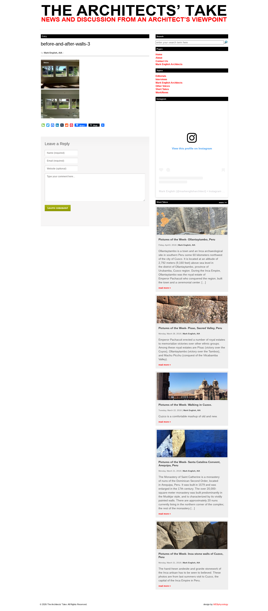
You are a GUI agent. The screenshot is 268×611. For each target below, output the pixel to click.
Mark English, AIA (53, 53)
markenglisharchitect (192, 191)
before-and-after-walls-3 (65, 43)
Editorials (161, 76)
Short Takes (162, 89)
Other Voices (163, 86)
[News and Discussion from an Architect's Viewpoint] (134, 20)
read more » (165, 288)
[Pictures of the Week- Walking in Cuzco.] (192, 400)
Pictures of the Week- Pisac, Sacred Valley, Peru (190, 328)
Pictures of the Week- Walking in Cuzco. (185, 404)
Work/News (162, 92)
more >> (223, 202)
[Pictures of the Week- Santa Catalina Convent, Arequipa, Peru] (192, 457)
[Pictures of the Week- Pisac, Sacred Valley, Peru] (192, 323)
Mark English (167, 191)
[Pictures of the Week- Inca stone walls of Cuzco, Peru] (192, 549)
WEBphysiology (220, 604)
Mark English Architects (169, 64)
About (159, 57)
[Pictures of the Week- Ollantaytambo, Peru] (192, 235)
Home (159, 54)
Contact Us (162, 61)
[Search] (226, 42)
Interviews (161, 79)
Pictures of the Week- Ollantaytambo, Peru (187, 239)
